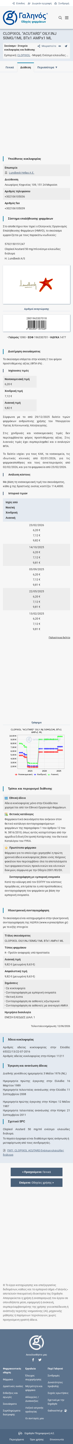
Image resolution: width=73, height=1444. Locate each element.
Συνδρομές (54, 1375)
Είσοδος (20, 3)
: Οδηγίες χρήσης (36, 1182)
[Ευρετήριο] (59, 46)
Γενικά (10, 67)
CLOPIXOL (23, 55)
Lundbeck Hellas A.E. (21, 172)
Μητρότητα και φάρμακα (33, 1388)
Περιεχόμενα (16, 1439)
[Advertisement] (36, 111)
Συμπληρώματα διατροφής (11, 1412)
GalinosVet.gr (55, 1410)
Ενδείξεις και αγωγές (10, 1395)
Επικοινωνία (57, 1439)
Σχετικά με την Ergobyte (56, 1401)
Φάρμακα (8, 1379)
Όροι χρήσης (37, 1439)
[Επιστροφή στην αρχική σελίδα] (36, 1346)
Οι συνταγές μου (34, 1418)
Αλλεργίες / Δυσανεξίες (32, 1398)
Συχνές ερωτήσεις (58, 1393)
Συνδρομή (63, 3)
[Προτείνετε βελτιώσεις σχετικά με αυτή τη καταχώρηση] (66, 46)
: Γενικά (36, 1172)
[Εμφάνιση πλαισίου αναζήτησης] (60, 18)
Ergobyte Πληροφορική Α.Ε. (40, 1433)
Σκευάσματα (10, 1403)
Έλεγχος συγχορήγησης (33, 1377)
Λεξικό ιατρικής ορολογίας (34, 1409)
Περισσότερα (45, 67)
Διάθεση (25, 67)
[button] (33, 1359)
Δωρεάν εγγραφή (41, 3)
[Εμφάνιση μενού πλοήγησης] (67, 18)
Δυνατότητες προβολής (55, 1384)
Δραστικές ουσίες (13, 1386)
